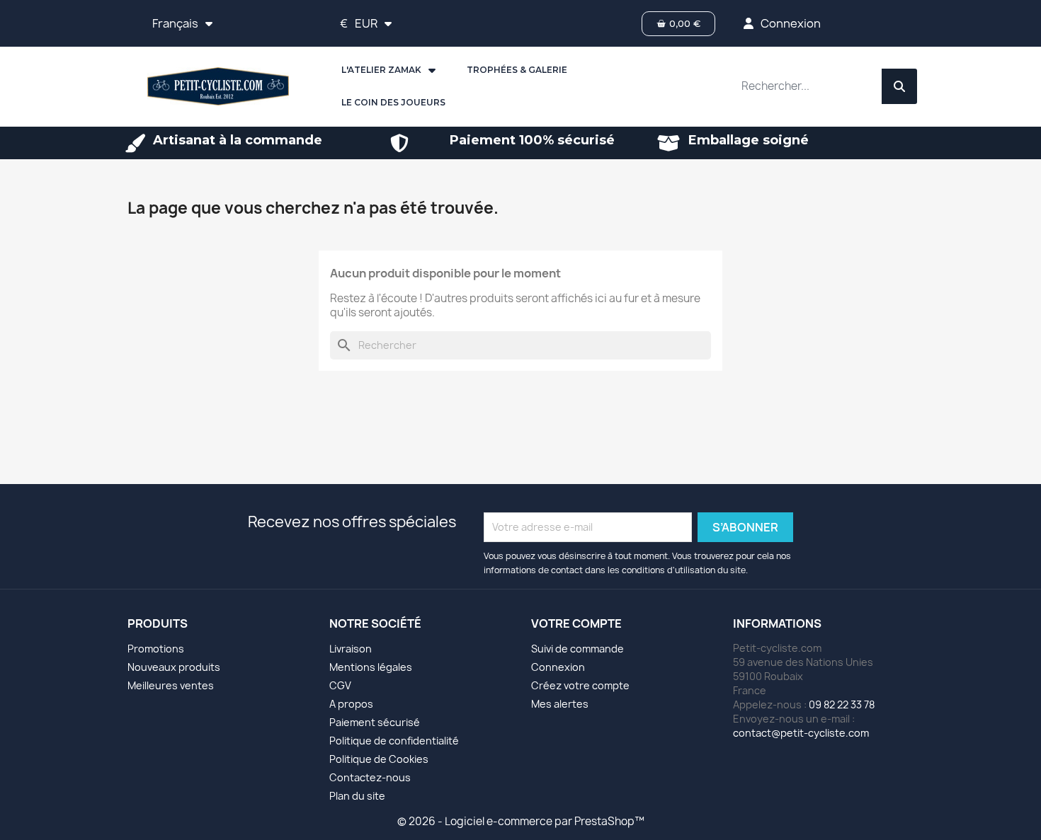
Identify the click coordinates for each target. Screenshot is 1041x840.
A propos (351, 703)
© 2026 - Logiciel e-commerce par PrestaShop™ (520, 821)
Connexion (558, 667)
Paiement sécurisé (374, 722)
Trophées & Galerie (517, 69)
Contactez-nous (370, 777)
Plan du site (357, 795)
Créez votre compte (580, 685)
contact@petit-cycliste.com (801, 733)
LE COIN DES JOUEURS (393, 102)
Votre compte (576, 623)
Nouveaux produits (173, 667)
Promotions (155, 648)
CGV (340, 685)
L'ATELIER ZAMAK (381, 69)
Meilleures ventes (170, 685)
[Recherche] (899, 86)
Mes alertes (559, 703)
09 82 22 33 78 (842, 704)
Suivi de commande (577, 648)
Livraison (350, 648)
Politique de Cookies (378, 759)
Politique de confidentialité (394, 740)
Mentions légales (370, 667)
